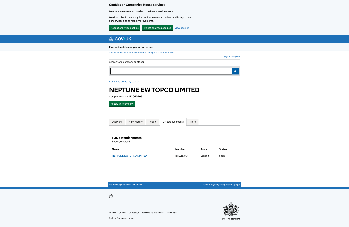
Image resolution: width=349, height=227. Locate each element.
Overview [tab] (117, 121)
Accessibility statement (152, 212)
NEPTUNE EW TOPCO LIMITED (129, 155)
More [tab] (193, 121)
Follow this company (122, 103)
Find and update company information (131, 47)
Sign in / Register (232, 56)
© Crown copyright (231, 218)
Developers (171, 212)
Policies (112, 212)
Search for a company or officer (126, 61)
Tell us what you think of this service (125, 184)
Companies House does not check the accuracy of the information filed (142, 52)
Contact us (134, 212)
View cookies (182, 28)
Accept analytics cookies (125, 27)
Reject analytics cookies (157, 27)
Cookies (122, 212)
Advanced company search (124, 81)
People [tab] (153, 121)
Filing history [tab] (135, 121)
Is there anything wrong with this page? (221, 184)
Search (235, 71)
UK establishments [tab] (173, 121)
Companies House (125, 218)
